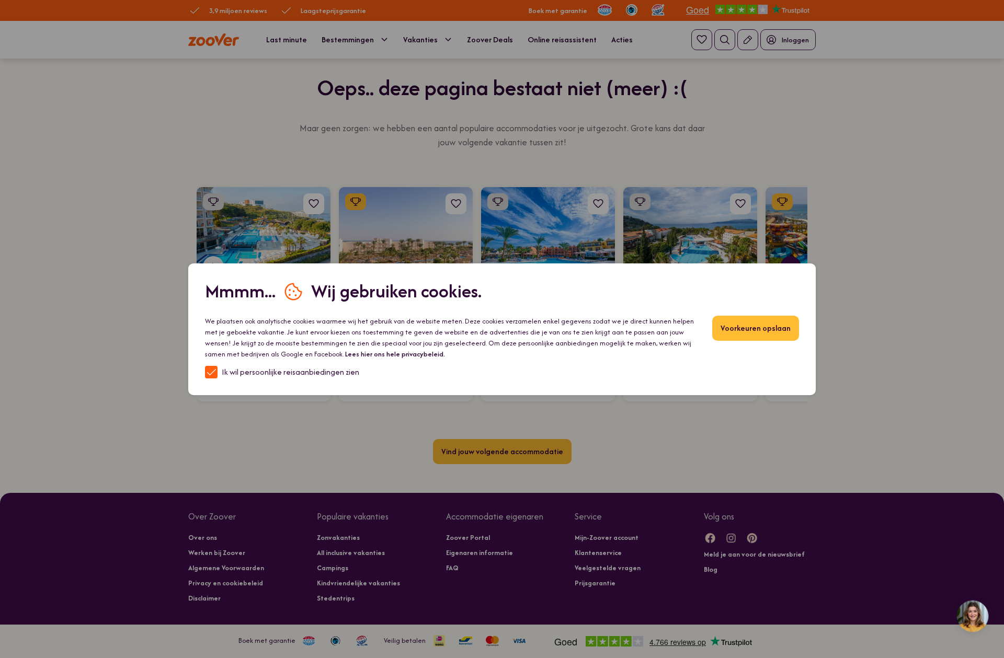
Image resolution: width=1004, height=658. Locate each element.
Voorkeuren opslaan (756, 327)
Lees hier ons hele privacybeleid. (395, 354)
